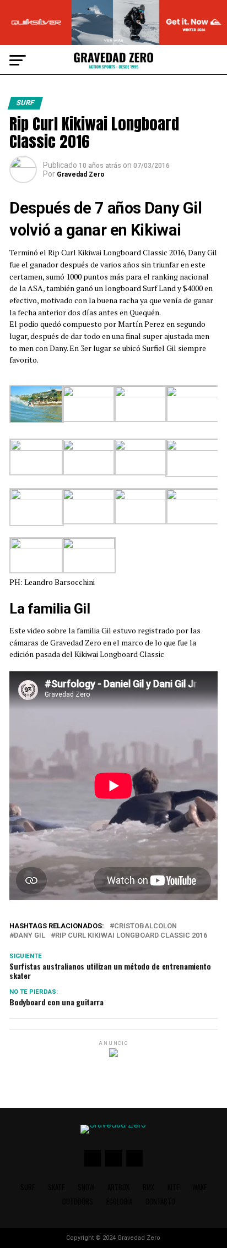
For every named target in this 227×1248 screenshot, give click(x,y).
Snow (86, 1187)
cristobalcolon (145, 926)
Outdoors (77, 1201)
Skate (56, 1187)
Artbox (118, 1187)
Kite (173, 1187)
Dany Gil (29, 935)
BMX (148, 1187)
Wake (199, 1187)
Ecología (119, 1201)
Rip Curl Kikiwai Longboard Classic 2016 (131, 935)
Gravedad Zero (81, 174)
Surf (27, 1187)
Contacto (160, 1201)
